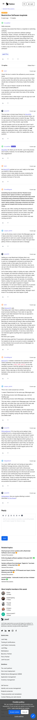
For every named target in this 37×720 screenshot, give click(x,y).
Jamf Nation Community (8, 645)
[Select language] (24, 4)
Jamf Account (5, 659)
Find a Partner (5, 656)
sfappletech (7, 461)
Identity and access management (11, 688)
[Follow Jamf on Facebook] (16, 631)
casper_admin (8, 230)
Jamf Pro (5, 54)
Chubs (8, 592)
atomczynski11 (10, 613)
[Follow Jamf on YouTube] (9, 630)
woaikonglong (10, 597)
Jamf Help (4, 639)
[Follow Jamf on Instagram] (12, 631)
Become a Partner (6, 654)
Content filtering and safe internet (11, 697)
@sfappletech (5, 496)
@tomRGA (28, 114)
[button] (3, 4)
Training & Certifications (8, 642)
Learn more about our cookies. (21, 708)
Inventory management (8, 680)
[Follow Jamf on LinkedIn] (5, 631)
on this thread (12, 498)
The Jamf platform (6, 668)
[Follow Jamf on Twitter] (2, 630)
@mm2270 (6, 169)
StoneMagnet (8, 189)
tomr (5, 71)
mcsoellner (7, 23)
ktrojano (8, 608)
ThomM (8, 603)
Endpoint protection (7, 691)
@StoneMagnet (6, 431)
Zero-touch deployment (8, 671)
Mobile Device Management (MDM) (11, 674)
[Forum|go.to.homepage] (10, 4)
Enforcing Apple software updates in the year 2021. (17, 558)
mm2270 (6, 111)
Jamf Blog (4, 648)
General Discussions (8, 9)
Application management (8, 677)
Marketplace (5, 651)
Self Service (4, 685)
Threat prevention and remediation (11, 694)
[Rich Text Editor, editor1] (18, 526)
